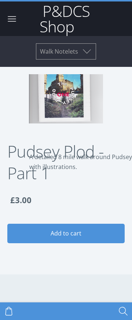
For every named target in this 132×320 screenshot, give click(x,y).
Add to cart (66, 233)
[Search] (123, 311)
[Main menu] (12, 19)
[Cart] (9, 311)
